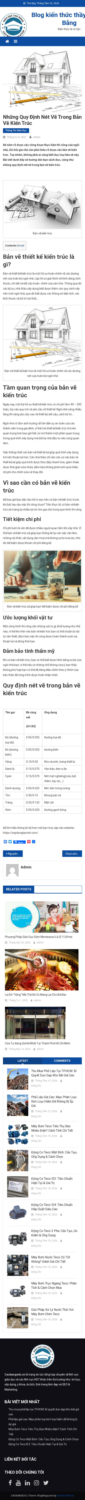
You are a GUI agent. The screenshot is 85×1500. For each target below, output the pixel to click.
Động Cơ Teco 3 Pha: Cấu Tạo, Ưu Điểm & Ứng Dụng (54, 1233)
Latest (23, 1060)
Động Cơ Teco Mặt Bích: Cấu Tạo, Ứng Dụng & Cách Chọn (54, 1154)
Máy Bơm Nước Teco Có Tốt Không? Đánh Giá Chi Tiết (50, 1259)
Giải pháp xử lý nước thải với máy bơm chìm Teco (52, 1312)
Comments (62, 1060)
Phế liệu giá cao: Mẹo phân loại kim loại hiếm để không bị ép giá (53, 1101)
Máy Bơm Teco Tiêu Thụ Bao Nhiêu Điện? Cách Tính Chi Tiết (52, 1128)
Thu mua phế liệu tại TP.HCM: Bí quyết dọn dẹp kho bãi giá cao (53, 1073)
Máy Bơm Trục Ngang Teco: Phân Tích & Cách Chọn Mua (53, 1285)
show (21, 245)
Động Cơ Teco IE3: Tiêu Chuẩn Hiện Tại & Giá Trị (52, 1181)
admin (36, 137)
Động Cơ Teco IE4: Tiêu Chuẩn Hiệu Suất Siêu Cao (52, 1207)
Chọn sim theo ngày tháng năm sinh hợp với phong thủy (73, 853)
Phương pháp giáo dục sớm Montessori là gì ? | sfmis (38, 936)
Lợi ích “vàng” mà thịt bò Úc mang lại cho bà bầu (35, 994)
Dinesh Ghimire (65, 1495)
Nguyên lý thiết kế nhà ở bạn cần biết (15, 853)
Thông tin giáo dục (16, 130)
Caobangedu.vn (15, 1374)
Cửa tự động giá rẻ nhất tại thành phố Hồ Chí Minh (37, 1043)
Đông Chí (36, 1085)
